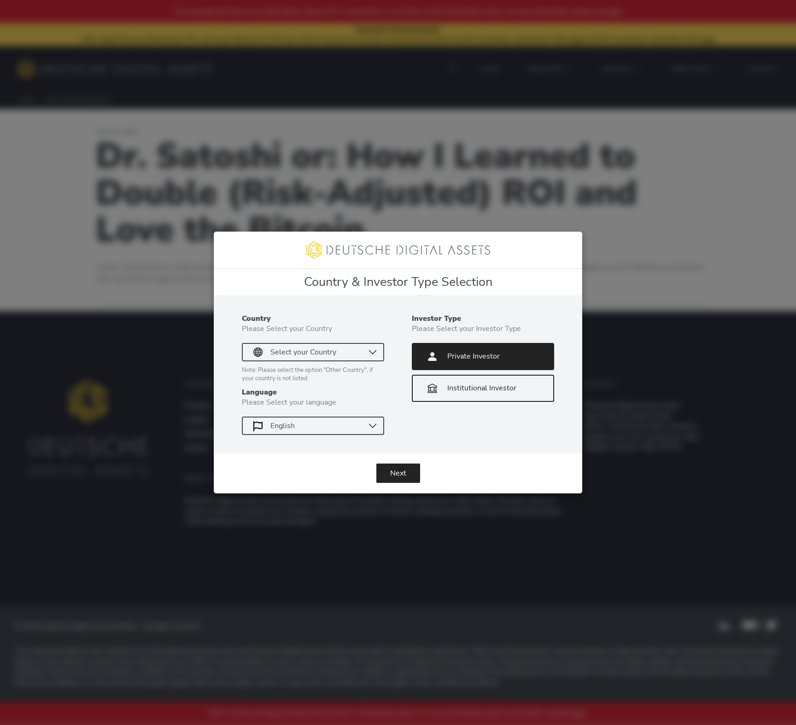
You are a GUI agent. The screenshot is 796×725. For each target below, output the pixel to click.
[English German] (313, 426)
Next (398, 473)
